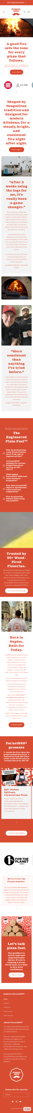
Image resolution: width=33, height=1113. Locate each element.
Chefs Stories (8, 1015)
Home (6, 999)
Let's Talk (16, 72)
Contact (6, 1003)
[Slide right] (21, 92)
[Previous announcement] (3, 3)
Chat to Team (16, 975)
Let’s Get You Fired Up (16, 591)
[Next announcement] (30, 3)
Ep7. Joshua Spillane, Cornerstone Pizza (15, 792)
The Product (16, 150)
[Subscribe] (27, 1095)
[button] (4, 12)
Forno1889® (19, 1108)
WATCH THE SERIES (16, 833)
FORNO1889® (16, 725)
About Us (7, 1007)
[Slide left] (12, 92)
